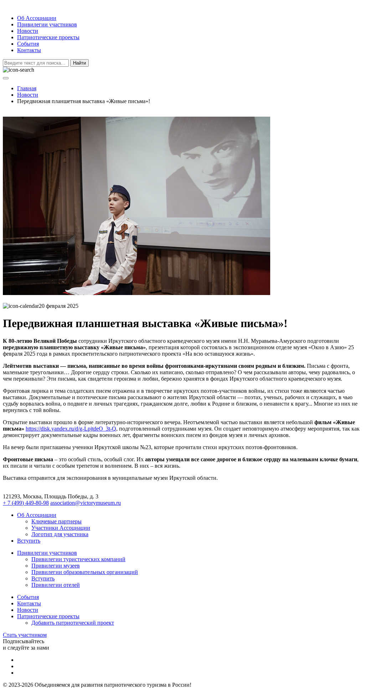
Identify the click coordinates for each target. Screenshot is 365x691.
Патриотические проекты (48, 37)
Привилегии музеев (55, 566)
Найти (79, 63)
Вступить (28, 541)
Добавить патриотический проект (72, 623)
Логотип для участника (59, 534)
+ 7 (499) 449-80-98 (26, 503)
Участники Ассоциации (60, 528)
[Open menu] (6, 78)
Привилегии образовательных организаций (84, 572)
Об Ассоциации (36, 18)
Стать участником (25, 635)
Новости (27, 31)
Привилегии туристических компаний (78, 559)
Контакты (29, 50)
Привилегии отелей (55, 585)
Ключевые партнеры (56, 521)
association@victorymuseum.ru (85, 503)
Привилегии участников (47, 24)
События (28, 44)
